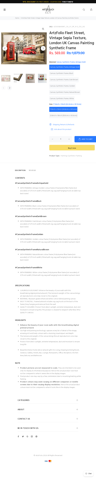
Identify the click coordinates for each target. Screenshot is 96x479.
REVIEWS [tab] (32, 170)
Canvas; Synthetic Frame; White (62, 98)
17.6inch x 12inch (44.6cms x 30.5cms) (63, 109)
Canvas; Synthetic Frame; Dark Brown (64, 79)
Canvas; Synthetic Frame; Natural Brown (65, 92)
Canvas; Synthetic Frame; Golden (62, 86)
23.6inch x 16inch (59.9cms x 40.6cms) (63, 115)
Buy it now (72, 148)
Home (17, 18)
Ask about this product (62, 129)
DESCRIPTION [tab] (20, 170)
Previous (4, 48)
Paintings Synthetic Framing (71, 155)
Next (43, 48)
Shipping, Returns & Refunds (63, 124)
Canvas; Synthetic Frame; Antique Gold (64, 67)
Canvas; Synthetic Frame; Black (61, 73)
